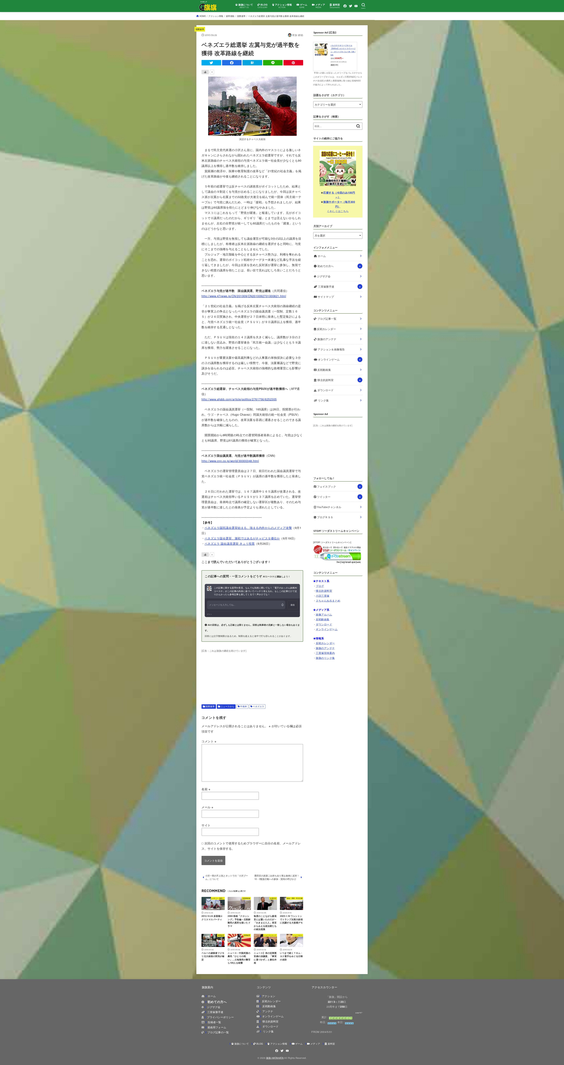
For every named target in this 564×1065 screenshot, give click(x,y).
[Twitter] (350, 6)
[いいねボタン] (205, 72)
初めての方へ (325, 266)
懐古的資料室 (325, 380)
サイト (206, 825)
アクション (268, 996)
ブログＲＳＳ (324, 517)
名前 (206, 789)
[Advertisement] (252, 673)
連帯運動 (230, 16)
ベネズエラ (258, 706)
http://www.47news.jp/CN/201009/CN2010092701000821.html (244, 296)
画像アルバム (324, 614)
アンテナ (267, 1011)
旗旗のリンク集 (325, 658)
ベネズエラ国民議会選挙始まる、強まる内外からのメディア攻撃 (248, 528)
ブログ (320, 586)
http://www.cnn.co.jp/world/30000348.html (230, 461)
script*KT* (358, 1013)
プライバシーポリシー (220, 1017)
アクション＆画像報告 (331, 349)
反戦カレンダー (326, 329)
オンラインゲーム (328, 359)
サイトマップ (325, 296)
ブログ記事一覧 (326, 318)
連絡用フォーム (216, 1027)
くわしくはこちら (338, 211)
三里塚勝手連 (325, 286)
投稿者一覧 (214, 1022)
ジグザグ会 (323, 276)
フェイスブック (326, 486)
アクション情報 (215, 16)
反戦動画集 (324, 370)
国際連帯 (241, 16)
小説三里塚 (322, 596)
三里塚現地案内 (325, 653)
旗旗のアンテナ (326, 339)
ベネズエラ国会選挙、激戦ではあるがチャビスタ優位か (242, 538)
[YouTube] (356, 6)
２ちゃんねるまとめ (328, 600)
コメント (209, 741)
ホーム (321, 256)
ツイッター (323, 497)
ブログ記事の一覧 (218, 1032)
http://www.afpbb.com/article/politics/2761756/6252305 (239, 399)
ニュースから (227, 706)
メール (207, 807)
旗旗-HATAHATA (275, 1057)
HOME (202, 16)
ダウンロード (325, 390)
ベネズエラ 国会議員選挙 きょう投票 (230, 543)
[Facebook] (345, 6)
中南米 (243, 706)
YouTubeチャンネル (328, 507)
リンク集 (323, 400)
